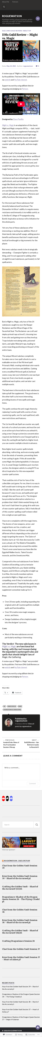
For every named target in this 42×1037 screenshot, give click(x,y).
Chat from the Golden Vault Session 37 (21, 949)
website (8, 80)
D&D (4, 31)
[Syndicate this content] (3, 861)
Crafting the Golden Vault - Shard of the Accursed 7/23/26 (20, 888)
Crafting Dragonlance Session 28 (18, 941)
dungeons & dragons (12, 709)
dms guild (12, 706)
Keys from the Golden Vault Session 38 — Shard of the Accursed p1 (20, 1003)
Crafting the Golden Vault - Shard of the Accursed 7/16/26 (20, 931)
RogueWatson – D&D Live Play (17, 861)
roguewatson (28, 66)
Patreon (15, 2)
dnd (20, 706)
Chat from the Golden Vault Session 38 (19, 911)
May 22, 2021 (11, 66)
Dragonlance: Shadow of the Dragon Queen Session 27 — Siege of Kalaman (21, 1018)
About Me (5, 2)
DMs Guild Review (14, 31)
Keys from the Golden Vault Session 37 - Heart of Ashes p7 (21, 958)
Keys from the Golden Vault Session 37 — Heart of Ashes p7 (20, 1010)
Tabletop (27, 31)
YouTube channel (20, 80)
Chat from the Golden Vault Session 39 (19, 867)
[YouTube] (3, 798)
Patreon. (25, 89)
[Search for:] (21, 824)
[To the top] (38, 1027)
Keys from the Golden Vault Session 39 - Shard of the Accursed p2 (19, 877)
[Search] (4, 7)
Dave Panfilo (18, 119)
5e (4, 706)
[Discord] (11, 798)
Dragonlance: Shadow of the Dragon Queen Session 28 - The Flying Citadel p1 (21, 899)
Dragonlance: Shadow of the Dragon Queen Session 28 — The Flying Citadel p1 (21, 995)
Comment (32, 783)
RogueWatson (12, 16)
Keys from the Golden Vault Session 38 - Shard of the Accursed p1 (19, 921)
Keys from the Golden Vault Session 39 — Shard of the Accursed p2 (20, 987)
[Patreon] (7, 798)
